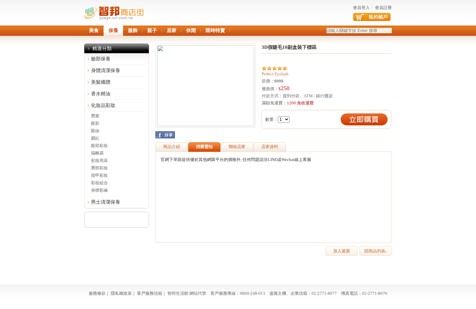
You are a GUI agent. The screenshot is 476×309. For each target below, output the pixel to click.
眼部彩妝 (99, 145)
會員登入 (361, 7)
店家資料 (269, 146)
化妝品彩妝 (103, 105)
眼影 (95, 123)
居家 (171, 30)
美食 (94, 30)
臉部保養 (100, 58)
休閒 (191, 30)
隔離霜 (97, 153)
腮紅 (95, 138)
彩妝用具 (99, 160)
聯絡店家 (237, 146)
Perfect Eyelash (275, 73)
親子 (152, 30)
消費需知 (204, 146)
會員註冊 (383, 7)
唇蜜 (95, 115)
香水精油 (100, 93)
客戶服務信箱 (149, 293)
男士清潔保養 (105, 202)
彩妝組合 (99, 182)
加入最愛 (341, 251)
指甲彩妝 (99, 175)
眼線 (95, 130)
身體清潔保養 (105, 70)
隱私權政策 (121, 293)
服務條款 (97, 293)
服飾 (133, 30)
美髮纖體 (100, 82)
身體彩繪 (99, 190)
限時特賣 (215, 30)
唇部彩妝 (99, 167)
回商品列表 (375, 251)
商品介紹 (171, 146)
